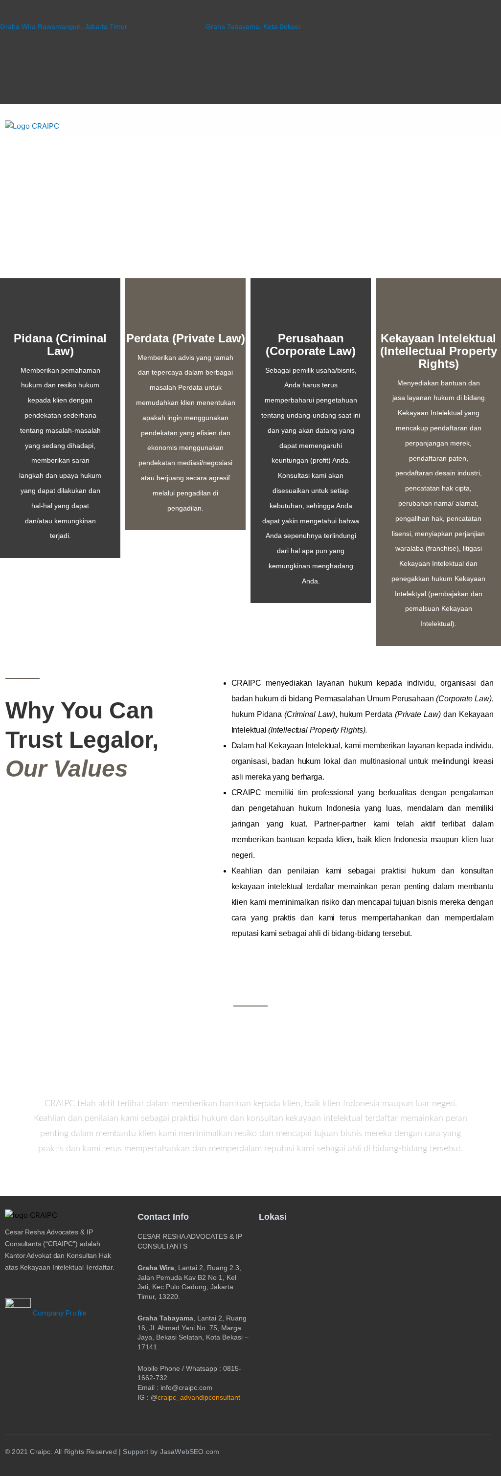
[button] (479, 126)
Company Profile (59, 1313)
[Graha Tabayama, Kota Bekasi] (209, 14)
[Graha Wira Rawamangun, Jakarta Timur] (4, 14)
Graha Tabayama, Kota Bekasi (252, 26)
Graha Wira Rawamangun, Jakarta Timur (63, 26)
